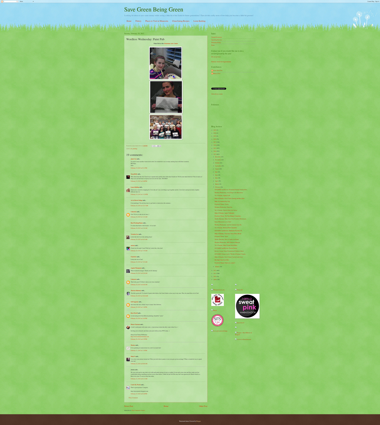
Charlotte (133, 257)
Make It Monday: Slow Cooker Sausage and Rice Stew (230, 198)
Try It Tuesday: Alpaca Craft (222, 195)
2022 (215, 130)
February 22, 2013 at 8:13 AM (139, 379)
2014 (215, 151)
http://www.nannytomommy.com (140, 336)
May (216, 178)
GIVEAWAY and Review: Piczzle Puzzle (226, 248)
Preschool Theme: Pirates (222, 204)
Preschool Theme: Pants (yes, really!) (225, 263)
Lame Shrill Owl (217, 70)
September (218, 166)
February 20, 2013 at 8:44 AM (139, 284)
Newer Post (128, 406)
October (217, 163)
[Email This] (153, 146)
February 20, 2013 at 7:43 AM (139, 262)
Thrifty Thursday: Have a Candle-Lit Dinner (227, 239)
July (216, 172)
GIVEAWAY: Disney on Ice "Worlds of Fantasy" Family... (230, 254)
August (217, 169)
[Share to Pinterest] (160, 146)
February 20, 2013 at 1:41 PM (139, 318)
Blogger (198, 421)
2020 (215, 133)
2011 (215, 273)
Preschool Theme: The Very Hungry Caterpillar (228, 216)
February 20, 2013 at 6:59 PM (139, 339)
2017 (215, 142)
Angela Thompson (136, 268)
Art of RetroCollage (136, 200)
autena (133, 245)
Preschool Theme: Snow (221, 236)
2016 (215, 145)
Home (129, 21)
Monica (133, 345)
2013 (215, 154)
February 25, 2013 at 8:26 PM (139, 394)
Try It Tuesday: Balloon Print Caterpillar (226, 228)
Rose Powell (134, 313)
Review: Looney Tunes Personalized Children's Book (229, 251)
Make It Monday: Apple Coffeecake (224, 213)
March (217, 184)
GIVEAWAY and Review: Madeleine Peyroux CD (228, 231)
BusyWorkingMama (137, 223)
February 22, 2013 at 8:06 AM (139, 364)
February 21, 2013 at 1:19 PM (139, 350)
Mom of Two (216, 73)
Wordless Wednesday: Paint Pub (223, 207)
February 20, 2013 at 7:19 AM (139, 251)
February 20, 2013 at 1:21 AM (139, 217)
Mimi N (133, 356)
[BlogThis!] (154, 146)
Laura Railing (135, 187)
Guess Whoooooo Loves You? (223, 222)
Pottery (138, 21)
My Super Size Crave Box (222, 260)
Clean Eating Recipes (180, 21)
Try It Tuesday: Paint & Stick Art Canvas (226, 210)
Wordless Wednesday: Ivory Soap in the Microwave (229, 192)
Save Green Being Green (153, 9)
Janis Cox (133, 159)
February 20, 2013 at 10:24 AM (139, 296)
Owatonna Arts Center (171, 43)
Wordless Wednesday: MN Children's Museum (227, 242)
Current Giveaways (216, 37)
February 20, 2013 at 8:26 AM (139, 273)
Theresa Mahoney (136, 291)
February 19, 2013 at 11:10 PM (139, 194)
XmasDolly (134, 174)
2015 (215, 148)
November (218, 160)
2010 (215, 276)
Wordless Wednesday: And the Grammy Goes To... (228, 225)
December (218, 157)
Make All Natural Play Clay (222, 201)
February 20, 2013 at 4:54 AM (139, 228)
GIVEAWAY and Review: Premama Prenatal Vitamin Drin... (231, 190)
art (131, 149)
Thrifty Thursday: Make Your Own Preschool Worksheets (230, 219)
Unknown (133, 212)
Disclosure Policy (216, 42)
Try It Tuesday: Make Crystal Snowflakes (226, 245)
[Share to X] (156, 146)
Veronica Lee (134, 234)
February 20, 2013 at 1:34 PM (139, 307)
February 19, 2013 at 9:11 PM (139, 168)
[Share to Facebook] (158, 146)
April (216, 181)
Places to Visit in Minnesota (156, 21)
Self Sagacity (134, 302)
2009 (215, 279)
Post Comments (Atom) (138, 410)
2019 (215, 136)
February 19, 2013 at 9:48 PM (139, 181)
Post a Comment (133, 398)
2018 (215, 139)
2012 (215, 270)
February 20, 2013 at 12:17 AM (139, 206)
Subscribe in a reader (217, 94)
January (217, 266)
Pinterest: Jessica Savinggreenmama (221, 62)
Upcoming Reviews (216, 40)
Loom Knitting (199, 21)
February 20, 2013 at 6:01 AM (139, 239)
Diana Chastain (135, 324)
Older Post (203, 406)
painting (135, 149)
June (216, 175)
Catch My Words (136, 385)
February (217, 187)
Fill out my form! (216, 57)
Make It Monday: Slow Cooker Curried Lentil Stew (229, 257)
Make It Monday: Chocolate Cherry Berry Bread (228, 233)
